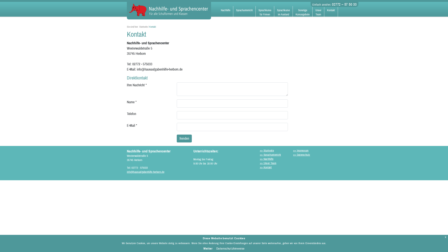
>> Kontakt (266, 167)
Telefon (131, 114)
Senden (184, 138)
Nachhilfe (225, 10)
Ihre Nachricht (137, 85)
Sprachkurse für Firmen (264, 12)
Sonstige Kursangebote (303, 12)
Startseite (143, 27)
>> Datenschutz (301, 154)
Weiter (208, 248)
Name (131, 102)
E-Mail (132, 125)
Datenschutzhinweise (230, 248)
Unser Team (318, 12)
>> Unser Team (268, 163)
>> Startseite (267, 150)
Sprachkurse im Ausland (283, 12)
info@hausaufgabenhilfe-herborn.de (145, 171)
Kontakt (331, 10)
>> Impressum (301, 150)
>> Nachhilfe (267, 159)
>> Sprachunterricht (270, 154)
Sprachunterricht (244, 10)
